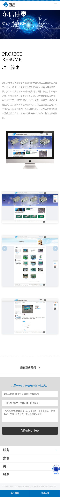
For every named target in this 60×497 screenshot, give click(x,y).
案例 (6, 458)
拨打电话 (45, 493)
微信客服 (15, 493)
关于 (6, 466)
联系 (6, 474)
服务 (6, 450)
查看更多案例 (28, 367)
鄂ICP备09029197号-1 (49, 487)
